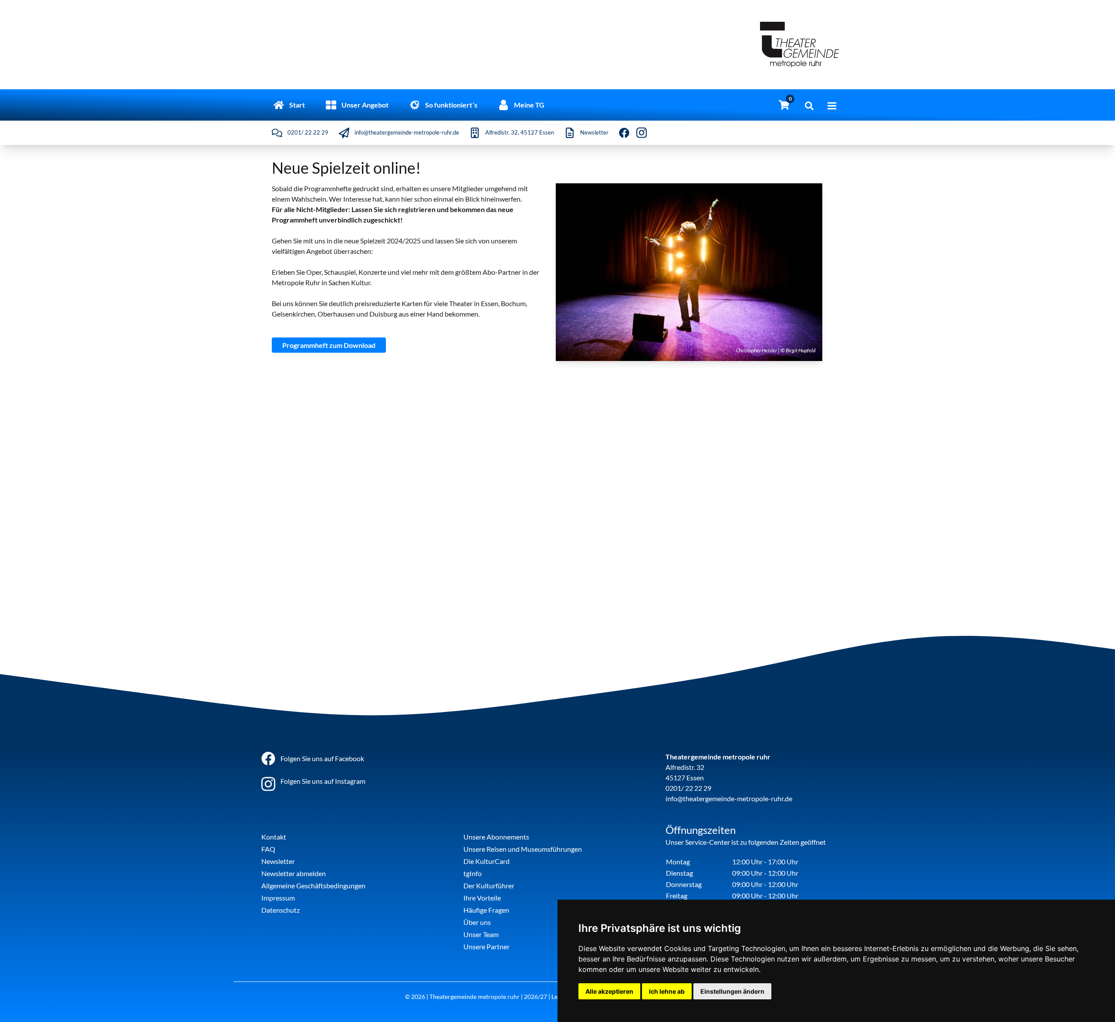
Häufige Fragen (486, 910)
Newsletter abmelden (293, 873)
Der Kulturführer (488, 885)
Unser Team (481, 934)
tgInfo (472, 873)
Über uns (477, 922)
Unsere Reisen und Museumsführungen (522, 849)
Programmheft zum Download (328, 345)
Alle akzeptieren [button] (609, 991)
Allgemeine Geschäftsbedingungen (313, 885)
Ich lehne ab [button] (667, 991)
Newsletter (278, 861)
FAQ (268, 849)
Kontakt (273, 837)
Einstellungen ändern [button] (732, 991)
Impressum (278, 898)
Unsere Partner (486, 946)
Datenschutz (280, 910)
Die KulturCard (486, 861)
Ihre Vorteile (482, 898)
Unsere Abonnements (496, 837)
